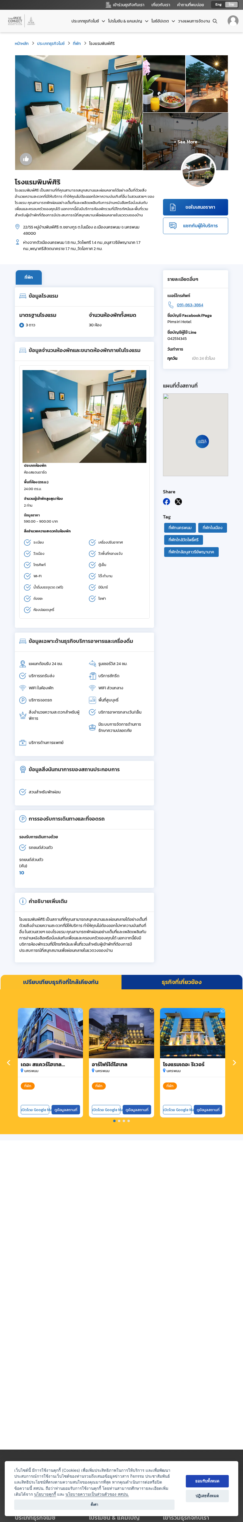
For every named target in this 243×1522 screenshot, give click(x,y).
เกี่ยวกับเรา (160, 5)
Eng (218, 4)
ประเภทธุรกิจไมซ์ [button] (85, 21)
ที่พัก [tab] (29, 277)
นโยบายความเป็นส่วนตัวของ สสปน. (97, 1494)
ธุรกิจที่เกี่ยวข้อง (182, 982)
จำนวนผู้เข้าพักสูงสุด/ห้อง (43, 498)
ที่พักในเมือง (213, 528)
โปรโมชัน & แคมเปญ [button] (125, 21)
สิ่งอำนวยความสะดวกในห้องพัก (47, 531)
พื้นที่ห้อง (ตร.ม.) (36, 482)
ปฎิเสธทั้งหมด (207, 1495)
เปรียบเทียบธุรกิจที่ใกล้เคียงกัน (61, 982)
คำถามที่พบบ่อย (190, 5)
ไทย (231, 4)
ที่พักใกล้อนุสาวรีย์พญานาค (191, 552)
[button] (114, 1121)
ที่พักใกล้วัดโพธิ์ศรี (184, 540)
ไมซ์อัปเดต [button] (160, 21)
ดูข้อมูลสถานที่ (66, 1110)
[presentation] (9, 1062)
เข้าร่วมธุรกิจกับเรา (186, 1517)
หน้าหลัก (22, 43)
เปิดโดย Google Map (35, 1110)
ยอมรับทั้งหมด (207, 1481)
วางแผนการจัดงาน (194, 21)
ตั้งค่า (94, 1504)
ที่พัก (77, 43)
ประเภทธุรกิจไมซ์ (51, 43)
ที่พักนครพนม (180, 528)
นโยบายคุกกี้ (45, 1494)
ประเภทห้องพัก (35, 465)
